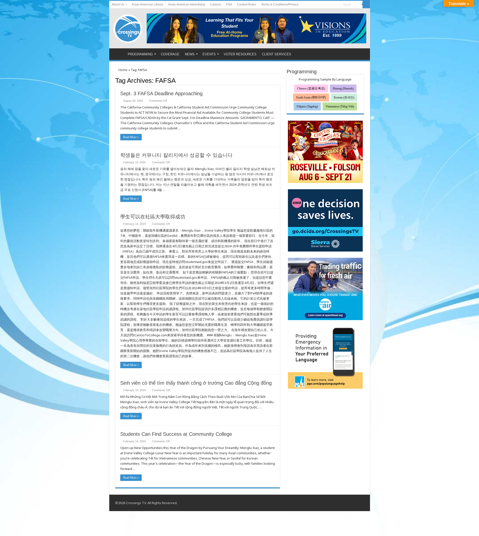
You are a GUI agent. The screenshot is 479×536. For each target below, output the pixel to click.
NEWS (190, 54)
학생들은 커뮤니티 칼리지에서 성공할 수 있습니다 (176, 155)
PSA (229, 4)
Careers (215, 4)
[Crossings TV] (128, 27)
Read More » (131, 137)
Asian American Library (147, 4)
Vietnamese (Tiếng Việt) (340, 106)
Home (122, 70)
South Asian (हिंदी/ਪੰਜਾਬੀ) (311, 97)
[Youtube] (332, 5)
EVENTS (209, 54)
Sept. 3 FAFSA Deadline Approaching (161, 93)
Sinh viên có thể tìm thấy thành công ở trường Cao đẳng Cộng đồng (196, 383)
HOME (118, 53)
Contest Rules (246, 4)
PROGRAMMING (140, 54)
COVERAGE (170, 54)
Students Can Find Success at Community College (176, 434)
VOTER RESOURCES (240, 54)
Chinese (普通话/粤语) (311, 88)
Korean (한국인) (344, 97)
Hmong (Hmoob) (343, 88)
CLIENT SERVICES (276, 54)
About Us (118, 4)
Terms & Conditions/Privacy (279, 4)
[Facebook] (327, 5)
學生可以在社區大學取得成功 (152, 216)
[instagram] (336, 5)
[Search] (366, 4)
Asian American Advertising (186, 4)
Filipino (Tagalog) (307, 106)
